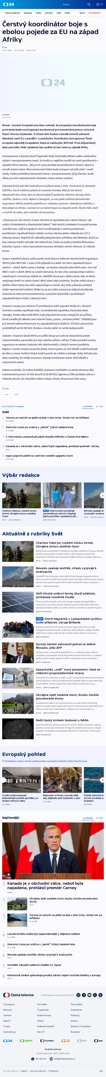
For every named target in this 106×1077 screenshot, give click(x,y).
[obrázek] (53, 82)
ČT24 (4, 47)
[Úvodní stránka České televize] (18, 995)
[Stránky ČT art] (82, 1040)
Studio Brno (76, 1009)
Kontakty (75, 1031)
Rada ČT (7, 1020)
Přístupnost (54, 1071)
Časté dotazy (9, 1031)
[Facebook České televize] (84, 995)
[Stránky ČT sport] (26, 1040)
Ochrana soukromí (38, 1071)
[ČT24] (8, 4)
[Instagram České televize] (78, 995)
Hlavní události (12, 12)
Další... (68, 12)
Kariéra (74, 1020)
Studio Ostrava (44, 1015)
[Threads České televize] (100, 995)
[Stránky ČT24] (7, 1040)
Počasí (40, 1020)
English (24, 1071)
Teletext (7, 1015)
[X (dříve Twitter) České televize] (95, 995)
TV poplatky (43, 1009)
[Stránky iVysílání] (47, 1040)
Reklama (7, 1009)
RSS (101, 1071)
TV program (9, 1004)
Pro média (42, 1004)
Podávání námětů (45, 1026)
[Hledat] (88, 4)
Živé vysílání (76, 1004)
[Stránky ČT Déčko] (66, 1040)
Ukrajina (28, 12)
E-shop (6, 1026)
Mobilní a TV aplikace (81, 1026)
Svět (59, 12)
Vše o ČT (41, 1031)
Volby (38, 12)
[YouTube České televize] (89, 995)
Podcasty (75, 1015)
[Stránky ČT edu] (98, 1040)
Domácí (49, 12)
